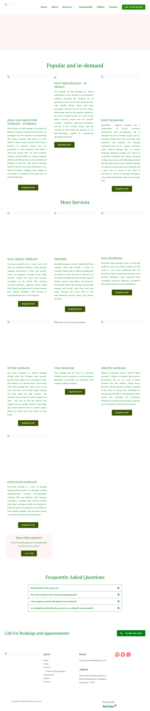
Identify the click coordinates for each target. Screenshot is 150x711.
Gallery (46, 678)
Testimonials (48, 674)
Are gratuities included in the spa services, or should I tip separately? (62, 608)
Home (45, 660)
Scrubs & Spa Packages (55, 671)
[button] (73, 7)
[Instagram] (128, 654)
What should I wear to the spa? (45, 588)
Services (46, 667)
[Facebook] (117, 654)
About (46, 664)
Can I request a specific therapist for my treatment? (54, 601)
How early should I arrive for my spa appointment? (54, 594)
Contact (46, 681)
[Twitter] (123, 654)
